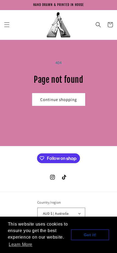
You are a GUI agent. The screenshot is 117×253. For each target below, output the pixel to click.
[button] (7, 25)
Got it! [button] (90, 235)
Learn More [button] (20, 244)
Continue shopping (58, 99)
